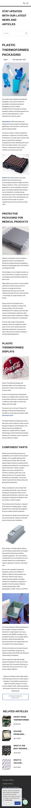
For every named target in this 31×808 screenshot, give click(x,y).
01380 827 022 (24, 3)
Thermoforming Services (15, 696)
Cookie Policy (8, 784)
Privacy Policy (8, 780)
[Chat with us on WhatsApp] (25, 802)
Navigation (27, 3)
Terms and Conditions (11, 787)
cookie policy (8, 800)
